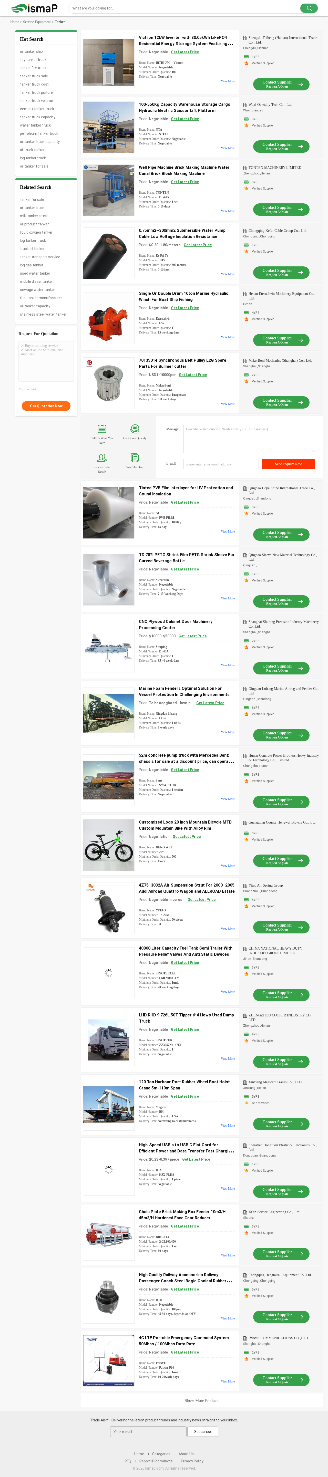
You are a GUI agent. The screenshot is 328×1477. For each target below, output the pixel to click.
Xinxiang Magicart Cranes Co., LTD (275, 1082)
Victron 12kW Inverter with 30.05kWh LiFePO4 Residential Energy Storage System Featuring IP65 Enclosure (183, 43)
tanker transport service (40, 257)
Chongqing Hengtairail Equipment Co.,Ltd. (280, 1275)
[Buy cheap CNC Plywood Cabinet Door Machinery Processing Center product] (109, 646)
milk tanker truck (34, 216)
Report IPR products (156, 1461)
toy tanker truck (33, 60)
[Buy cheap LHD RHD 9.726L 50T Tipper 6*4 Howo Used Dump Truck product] (109, 1040)
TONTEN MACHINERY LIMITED (275, 168)
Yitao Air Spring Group (266, 885)
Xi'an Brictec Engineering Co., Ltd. (275, 1212)
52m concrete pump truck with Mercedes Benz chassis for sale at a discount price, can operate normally (185, 761)
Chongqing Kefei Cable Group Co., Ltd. (278, 231)
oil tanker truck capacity (40, 142)
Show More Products (202, 1400)
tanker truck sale (34, 76)
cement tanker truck (37, 109)
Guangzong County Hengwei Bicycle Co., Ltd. (282, 822)
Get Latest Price (185, 52)
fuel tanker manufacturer (41, 298)
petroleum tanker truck (39, 133)
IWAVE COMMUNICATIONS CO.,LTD (278, 1338)
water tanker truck (35, 125)
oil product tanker (34, 224)
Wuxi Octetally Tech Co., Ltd (270, 105)
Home (139, 1454)
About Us (186, 1454)
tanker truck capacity (37, 117)
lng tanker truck (33, 158)
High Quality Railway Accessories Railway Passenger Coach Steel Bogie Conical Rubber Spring (183, 1280)
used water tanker (35, 273)
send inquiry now (288, 464)
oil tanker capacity (35, 306)
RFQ (128, 1461)
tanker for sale (32, 199)
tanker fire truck (33, 68)
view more (228, 81)
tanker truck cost (34, 84)
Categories (161, 1454)
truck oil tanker (32, 249)
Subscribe (202, 1432)
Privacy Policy (192, 1461)
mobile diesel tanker (36, 281)
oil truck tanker (32, 150)
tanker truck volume (36, 101)
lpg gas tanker (31, 265)
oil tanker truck (32, 208)
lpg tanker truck (33, 240)
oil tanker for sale (34, 166)
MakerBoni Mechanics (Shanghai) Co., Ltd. (280, 360)
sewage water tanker (37, 290)
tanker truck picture (36, 92)
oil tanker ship (31, 51)
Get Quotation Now (46, 406)
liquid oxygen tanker (36, 232)
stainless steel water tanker (43, 314)
